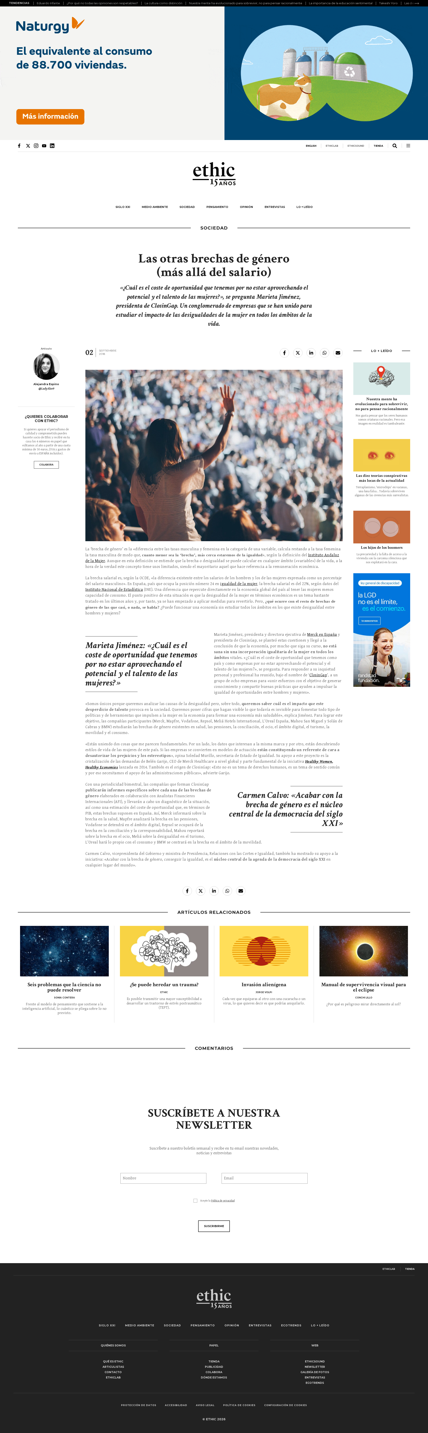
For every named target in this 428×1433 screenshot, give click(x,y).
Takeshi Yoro (388, 3)
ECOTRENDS (291, 1325)
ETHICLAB (332, 145)
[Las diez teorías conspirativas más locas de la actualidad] (381, 455)
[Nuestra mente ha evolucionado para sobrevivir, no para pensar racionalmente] (381, 378)
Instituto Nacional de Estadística (114, 589)
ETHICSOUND (356, 145)
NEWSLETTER (315, 1366)
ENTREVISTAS (275, 207)
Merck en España (322, 634)
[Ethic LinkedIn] (52, 145)
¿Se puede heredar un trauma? (164, 984)
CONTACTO (113, 1372)
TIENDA (378, 145)
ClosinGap (318, 675)
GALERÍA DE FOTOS (314, 1372)
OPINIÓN (246, 207)
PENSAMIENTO (217, 207)
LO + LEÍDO (304, 207)
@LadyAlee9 (46, 388)
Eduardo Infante (48, 3)
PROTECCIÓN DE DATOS (138, 1405)
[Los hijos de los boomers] (381, 527)
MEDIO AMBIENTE (155, 207)
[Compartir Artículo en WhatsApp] (324, 353)
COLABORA (46, 464)
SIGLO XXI (122, 207)
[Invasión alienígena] (264, 951)
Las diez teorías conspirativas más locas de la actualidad (381, 478)
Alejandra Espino (46, 384)
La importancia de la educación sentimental (340, 3)
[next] (417, 3)
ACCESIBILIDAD (176, 1405)
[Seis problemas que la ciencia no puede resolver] (64, 951)
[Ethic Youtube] (44, 145)
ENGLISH (311, 145)
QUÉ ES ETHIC (113, 1361)
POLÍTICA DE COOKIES (239, 1405)
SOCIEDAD (187, 207)
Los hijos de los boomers (382, 547)
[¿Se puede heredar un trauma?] (164, 951)
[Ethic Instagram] (36, 145)
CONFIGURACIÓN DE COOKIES (285, 1405)
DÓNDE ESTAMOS (214, 1377)
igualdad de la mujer (238, 583)
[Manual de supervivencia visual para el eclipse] (363, 951)
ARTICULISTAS (113, 1366)
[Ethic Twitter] (28, 145)
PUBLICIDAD (214, 1366)
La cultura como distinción (163, 3)
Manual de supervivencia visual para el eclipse (363, 987)
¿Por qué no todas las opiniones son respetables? (102, 3)
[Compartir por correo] (338, 353)
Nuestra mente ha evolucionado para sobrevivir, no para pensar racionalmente (245, 3)
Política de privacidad (223, 1200)
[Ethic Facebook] (20, 145)
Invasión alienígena (264, 984)
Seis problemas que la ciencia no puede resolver (64, 987)
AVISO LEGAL (205, 1405)
